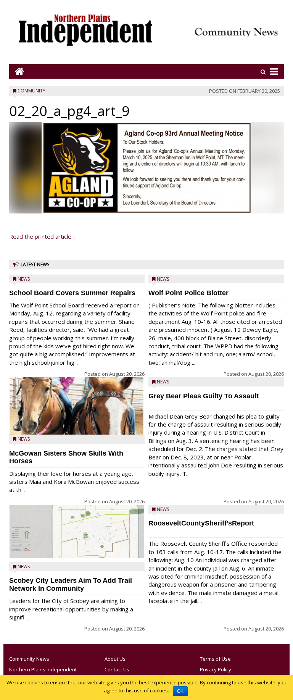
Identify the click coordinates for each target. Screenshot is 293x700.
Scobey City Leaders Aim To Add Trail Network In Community (70, 584)
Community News (29, 658)
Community (31, 90)
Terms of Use (215, 658)
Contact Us (117, 669)
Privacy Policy (215, 669)
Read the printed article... (42, 236)
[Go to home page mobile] (16, 71)
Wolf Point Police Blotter (188, 293)
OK (180, 691)
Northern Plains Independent (43, 669)
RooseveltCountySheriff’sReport (201, 523)
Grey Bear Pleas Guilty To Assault (203, 396)
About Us (115, 658)
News (24, 279)
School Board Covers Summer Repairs (72, 293)
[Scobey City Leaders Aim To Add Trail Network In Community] (77, 532)
